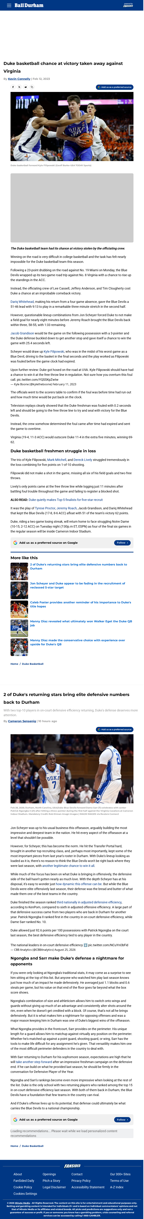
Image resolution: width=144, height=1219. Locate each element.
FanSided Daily (24, 1181)
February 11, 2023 (64, 384)
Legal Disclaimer (54, 1187)
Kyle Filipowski (54, 351)
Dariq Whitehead (22, 302)
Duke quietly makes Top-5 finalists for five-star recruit (66, 500)
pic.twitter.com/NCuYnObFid (108, 945)
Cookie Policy (23, 1187)
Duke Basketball (32, 663)
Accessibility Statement (87, 1187)
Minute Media (22, 1203)
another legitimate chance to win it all (68, 866)
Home (14, 663)
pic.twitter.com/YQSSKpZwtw (37, 379)
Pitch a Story (51, 1181)
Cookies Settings (25, 1193)
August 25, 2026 (65, 950)
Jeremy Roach (67, 508)
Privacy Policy (81, 1181)
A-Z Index (116, 1187)
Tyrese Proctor (45, 508)
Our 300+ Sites (120, 1174)
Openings (49, 1174)
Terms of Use (119, 1181)
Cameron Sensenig (22, 721)
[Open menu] (9, 5)
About (18, 1174)
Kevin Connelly (19, 79)
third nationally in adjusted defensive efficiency (89, 902)
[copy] (32, 87)
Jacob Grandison (22, 333)
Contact (77, 1174)
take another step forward (33, 1062)
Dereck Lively (83, 460)
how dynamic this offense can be (79, 884)
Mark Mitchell (56, 460)
